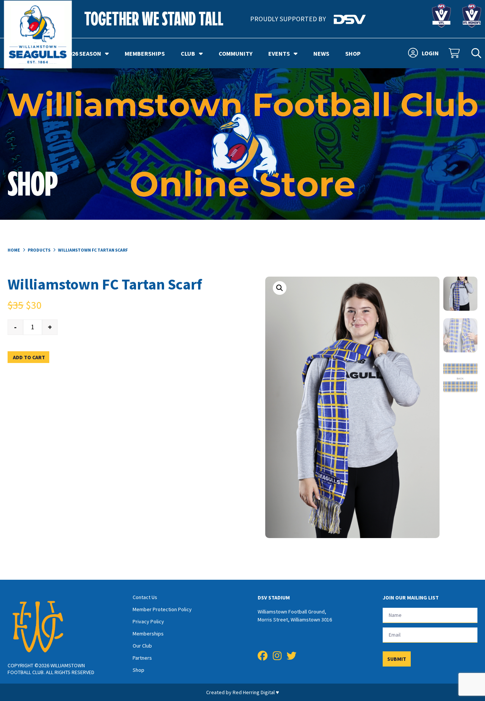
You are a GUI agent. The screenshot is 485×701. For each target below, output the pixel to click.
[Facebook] (263, 656)
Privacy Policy (148, 621)
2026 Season (83, 53)
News (321, 53)
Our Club (142, 645)
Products (39, 250)
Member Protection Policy (162, 609)
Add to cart (29, 357)
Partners (142, 657)
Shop (353, 53)
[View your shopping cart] (455, 53)
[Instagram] (277, 656)
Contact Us (145, 597)
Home (14, 250)
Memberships (145, 53)
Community (235, 53)
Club (188, 53)
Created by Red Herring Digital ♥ (242, 692)
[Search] (476, 53)
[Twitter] (291, 656)
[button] (279, 288)
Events (279, 53)
